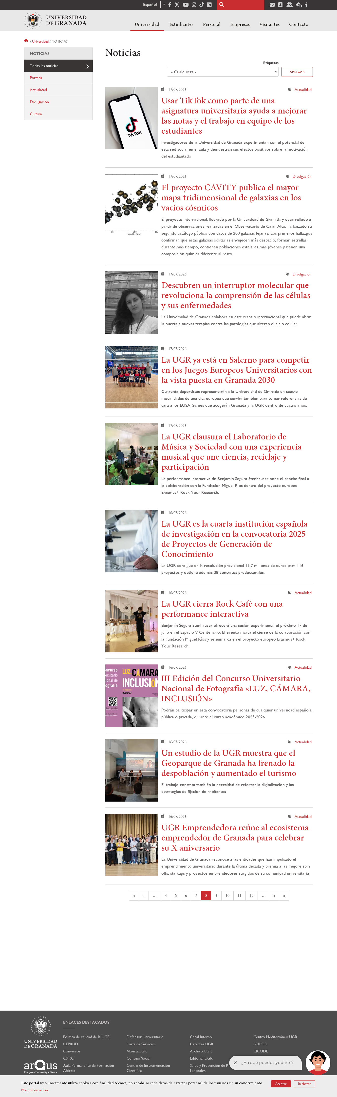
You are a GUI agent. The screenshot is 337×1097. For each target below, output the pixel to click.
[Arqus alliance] (40, 1067)
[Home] (55, 20)
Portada (36, 77)
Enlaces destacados (86, 1022)
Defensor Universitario (145, 1036)
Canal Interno (201, 1036)
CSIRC (68, 1058)
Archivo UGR (201, 1051)
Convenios (71, 1051)
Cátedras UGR (201, 1044)
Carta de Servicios (141, 1044)
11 (241, 895)
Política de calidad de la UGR (86, 1036)
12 (254, 895)
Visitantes (269, 24)
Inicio (26, 41)
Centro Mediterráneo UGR (275, 1036)
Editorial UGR (201, 1058)
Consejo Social (138, 1058)
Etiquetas (271, 63)
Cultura (36, 114)
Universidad (147, 24)
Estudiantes (181, 24)
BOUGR (260, 1044)
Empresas (240, 24)
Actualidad (303, 89)
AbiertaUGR (137, 1051)
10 (229, 895)
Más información (34, 1090)
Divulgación (302, 176)
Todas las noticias (44, 65)
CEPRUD (70, 1044)
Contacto (298, 24)
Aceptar (281, 1084)
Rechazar (304, 1084)
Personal (212, 24)
